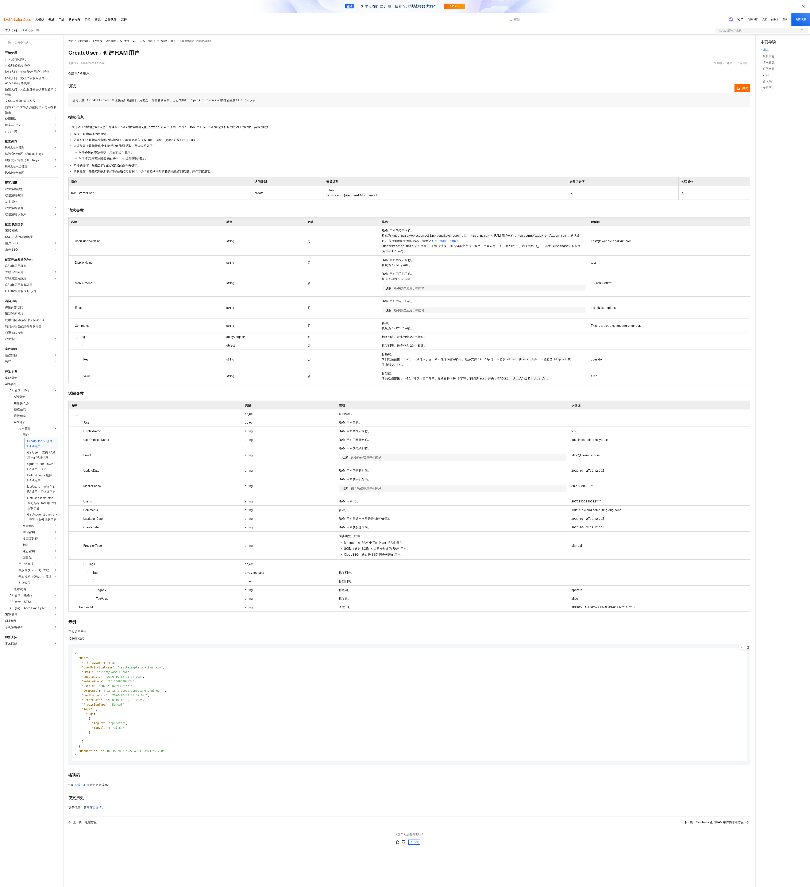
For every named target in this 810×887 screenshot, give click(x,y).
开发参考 (97, 40)
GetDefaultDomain (445, 241)
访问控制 (27, 30)
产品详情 (742, 63)
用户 (173, 40)
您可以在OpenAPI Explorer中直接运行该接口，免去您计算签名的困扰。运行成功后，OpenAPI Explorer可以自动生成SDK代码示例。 (165, 100)
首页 (70, 41)
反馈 (416, 842)
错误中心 (80, 785)
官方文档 (11, 30)
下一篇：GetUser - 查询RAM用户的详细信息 (714, 822)
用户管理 (162, 40)
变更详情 (96, 807)
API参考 (111, 40)
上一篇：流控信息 (85, 822)
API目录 (148, 40)
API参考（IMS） (129, 40)
